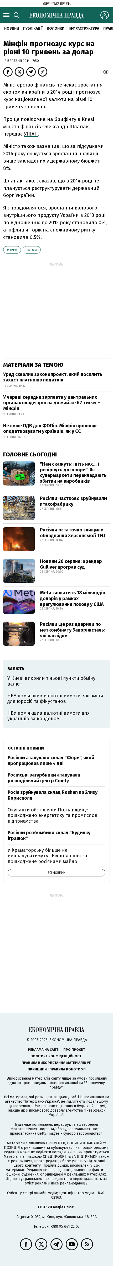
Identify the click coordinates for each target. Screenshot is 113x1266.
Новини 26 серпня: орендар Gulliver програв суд (71, 564)
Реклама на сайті (43, 1050)
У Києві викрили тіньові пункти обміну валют (51, 681)
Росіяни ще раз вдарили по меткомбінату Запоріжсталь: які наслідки (72, 629)
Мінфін (12, 250)
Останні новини (26, 748)
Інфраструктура (84, 28)
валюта (32, 250)
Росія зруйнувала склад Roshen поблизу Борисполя (52, 795)
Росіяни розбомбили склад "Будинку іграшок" (49, 835)
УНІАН (31, 134)
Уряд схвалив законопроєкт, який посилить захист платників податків (52, 377)
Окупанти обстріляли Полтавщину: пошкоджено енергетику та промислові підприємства (53, 815)
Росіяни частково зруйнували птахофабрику (73, 501)
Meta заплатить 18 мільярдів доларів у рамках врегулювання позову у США (72, 598)
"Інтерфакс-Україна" (41, 1101)
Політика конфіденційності (56, 1056)
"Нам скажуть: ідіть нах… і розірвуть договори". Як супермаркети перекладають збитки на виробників (73, 472)
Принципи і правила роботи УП (57, 1069)
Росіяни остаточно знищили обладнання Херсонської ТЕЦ (72, 532)
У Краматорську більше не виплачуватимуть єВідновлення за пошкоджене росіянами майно (47, 855)
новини (11, 28)
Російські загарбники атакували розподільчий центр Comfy (44, 778)
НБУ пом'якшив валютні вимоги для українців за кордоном (48, 716)
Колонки (55, 28)
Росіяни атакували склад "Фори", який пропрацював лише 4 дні (51, 760)
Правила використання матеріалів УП (56, 1063)
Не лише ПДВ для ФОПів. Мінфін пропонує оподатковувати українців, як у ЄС (50, 428)
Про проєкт (74, 1050)
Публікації (33, 28)
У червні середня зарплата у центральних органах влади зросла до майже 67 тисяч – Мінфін (51, 402)
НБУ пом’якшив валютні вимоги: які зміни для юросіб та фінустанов (55, 698)
